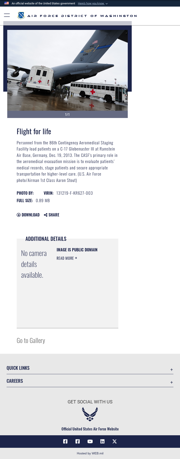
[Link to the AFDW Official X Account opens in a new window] (114, 441)
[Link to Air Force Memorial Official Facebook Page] (77, 441)
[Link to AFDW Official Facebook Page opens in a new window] (65, 441)
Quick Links (18, 367)
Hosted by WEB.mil (90, 453)
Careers (15, 380)
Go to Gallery (31, 340)
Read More (66, 258)
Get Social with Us (90, 402)
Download (30, 215)
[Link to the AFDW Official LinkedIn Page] (102, 441)
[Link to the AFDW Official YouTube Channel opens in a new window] (90, 441)
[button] (93, 3)
